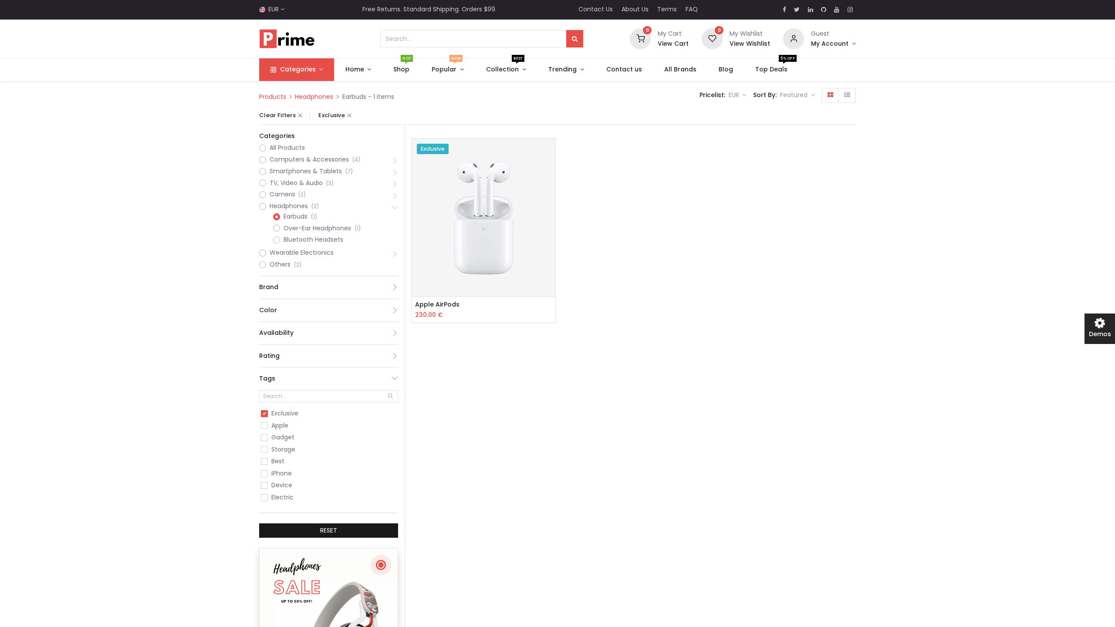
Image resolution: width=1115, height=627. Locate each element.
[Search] (574, 38)
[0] (640, 38)
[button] (797, 95)
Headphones (314, 96)
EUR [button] (735, 95)
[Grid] (830, 95)
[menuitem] (401, 69)
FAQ (692, 9)
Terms (667, 9)
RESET (328, 530)
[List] (847, 95)
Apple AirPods (437, 304)
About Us (635, 9)
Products (272, 96)
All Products (287, 148)
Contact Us (595, 9)
